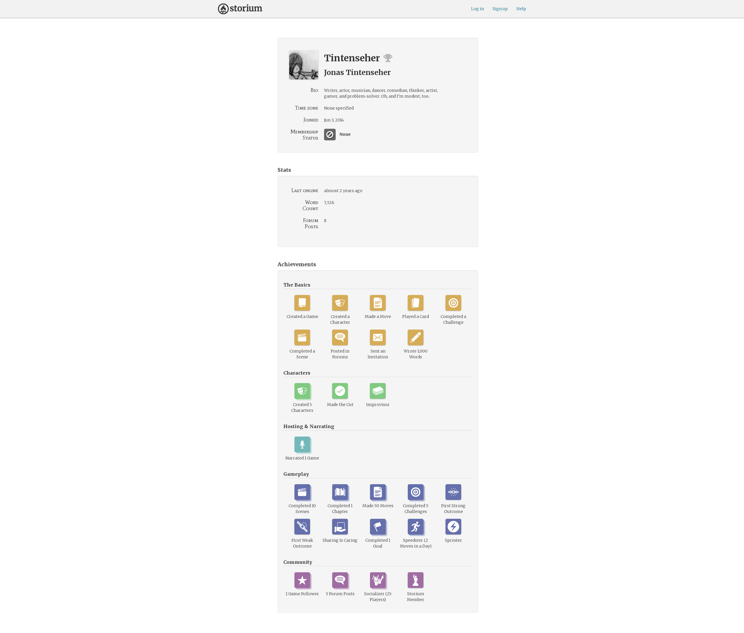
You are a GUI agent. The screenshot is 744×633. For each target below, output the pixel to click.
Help (521, 8)
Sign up (500, 8)
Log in (477, 8)
